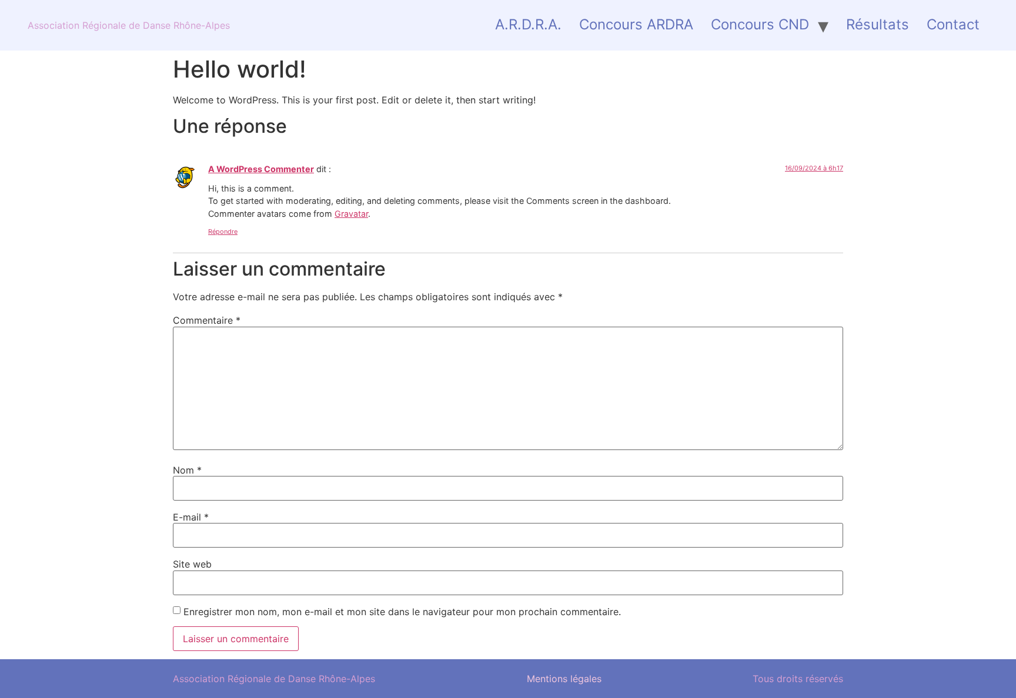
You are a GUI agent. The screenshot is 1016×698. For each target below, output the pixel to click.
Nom (187, 470)
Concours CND (760, 24)
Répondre (223, 231)
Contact (953, 24)
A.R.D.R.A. (528, 24)
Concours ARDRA (636, 24)
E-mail (191, 517)
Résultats (877, 24)
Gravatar (351, 214)
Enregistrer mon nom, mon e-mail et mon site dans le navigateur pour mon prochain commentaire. (402, 611)
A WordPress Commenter (261, 169)
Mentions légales (564, 678)
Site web (192, 564)
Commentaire (206, 320)
